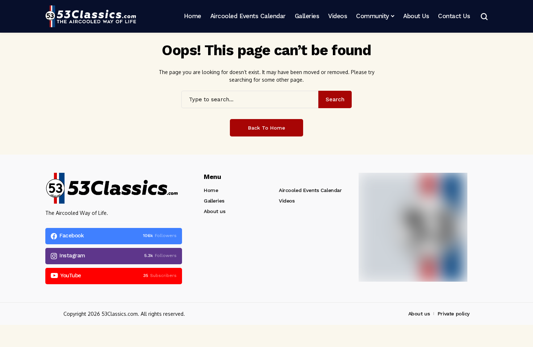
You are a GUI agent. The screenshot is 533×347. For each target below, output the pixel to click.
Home (211, 190)
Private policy (454, 314)
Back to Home (266, 128)
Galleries (214, 201)
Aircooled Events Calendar (310, 190)
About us (215, 211)
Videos (286, 201)
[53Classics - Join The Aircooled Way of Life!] (90, 16)
